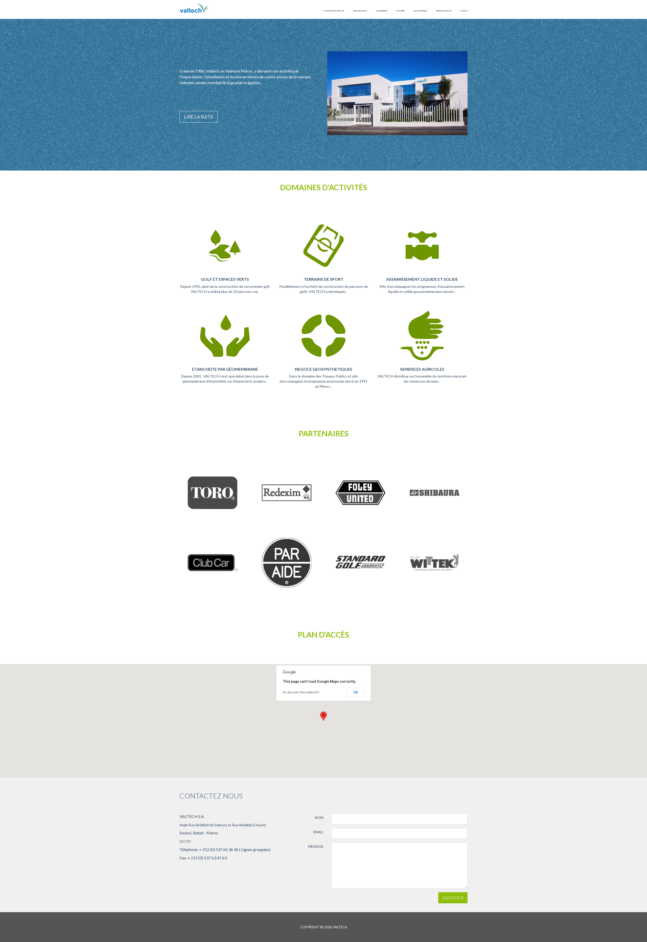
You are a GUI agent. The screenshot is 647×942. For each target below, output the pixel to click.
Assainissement (381, 11)
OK (355, 692)
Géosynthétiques (420, 11)
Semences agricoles (444, 11)
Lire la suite (198, 117)
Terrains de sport (360, 11)
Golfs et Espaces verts (333, 11)
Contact (464, 11)
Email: (318, 832)
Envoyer (453, 898)
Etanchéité (400, 11)
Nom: (319, 818)
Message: (316, 846)
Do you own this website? (301, 692)
